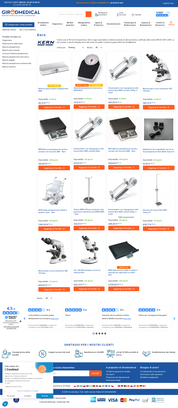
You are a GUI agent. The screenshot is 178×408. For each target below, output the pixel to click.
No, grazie (11, 396)
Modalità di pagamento (149, 377)
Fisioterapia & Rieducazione (130, 24)
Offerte (171, 23)
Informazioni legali (113, 380)
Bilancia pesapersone (11, 47)
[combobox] (75, 14)
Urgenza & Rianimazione (145, 24)
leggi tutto (55, 319)
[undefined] (20, 321)
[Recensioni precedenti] (24, 318)
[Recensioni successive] (174, 318)
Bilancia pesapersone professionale (16, 63)
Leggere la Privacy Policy (13, 386)
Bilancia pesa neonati (10, 50)
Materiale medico (9, 30)
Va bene (45, 396)
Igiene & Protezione (98, 24)
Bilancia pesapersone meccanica (15, 57)
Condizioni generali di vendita (118, 371)
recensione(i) (127, 217)
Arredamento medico (43, 24)
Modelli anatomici (70, 24)
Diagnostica (57, 24)
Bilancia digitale (8, 60)
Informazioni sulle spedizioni (151, 374)
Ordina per (61, 47)
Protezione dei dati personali (117, 377)
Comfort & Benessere (160, 24)
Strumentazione (113, 24)
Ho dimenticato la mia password (153, 371)
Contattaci (168, 3)
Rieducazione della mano (12, 44)
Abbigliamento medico (84, 24)
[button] (5, 404)
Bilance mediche (9, 67)
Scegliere (27, 396)
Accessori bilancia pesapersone (15, 53)
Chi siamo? (110, 374)
